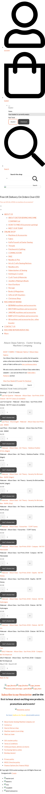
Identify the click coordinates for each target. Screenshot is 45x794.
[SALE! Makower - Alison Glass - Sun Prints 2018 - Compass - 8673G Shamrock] (22, 655)
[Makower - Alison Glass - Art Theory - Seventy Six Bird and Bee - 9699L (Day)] (22, 503)
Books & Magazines (16, 291)
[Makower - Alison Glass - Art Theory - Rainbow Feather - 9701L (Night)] (22, 451)
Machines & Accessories (17, 235)
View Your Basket (9, 381)
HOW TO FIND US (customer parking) (23, 225)
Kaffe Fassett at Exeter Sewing (20, 242)
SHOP (5, 352)
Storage (11, 288)
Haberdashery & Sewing (17, 270)
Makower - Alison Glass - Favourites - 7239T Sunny (18, 530)
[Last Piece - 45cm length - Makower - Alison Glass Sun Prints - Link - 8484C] (22, 425)
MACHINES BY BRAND (13, 302)
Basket (13, 122)
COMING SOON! (15, 253)
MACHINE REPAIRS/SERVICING (16, 330)
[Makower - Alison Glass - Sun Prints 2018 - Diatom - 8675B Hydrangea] (22, 602)
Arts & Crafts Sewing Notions (20, 263)
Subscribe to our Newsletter (16, 694)
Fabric (10, 239)
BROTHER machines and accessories (22, 309)
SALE (10, 256)
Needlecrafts (13, 267)
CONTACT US (9, 326)
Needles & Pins (14, 260)
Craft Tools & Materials (17, 277)
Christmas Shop (14, 298)
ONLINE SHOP (10, 232)
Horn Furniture (14, 284)
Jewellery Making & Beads (18, 281)
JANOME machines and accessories (22, 312)
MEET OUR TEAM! (15, 228)
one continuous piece (29, 364)
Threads (11, 246)
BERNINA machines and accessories (22, 305)
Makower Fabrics (22, 352)
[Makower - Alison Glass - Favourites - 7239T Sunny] (19, 526)
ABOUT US (8, 214)
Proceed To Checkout (23, 381)
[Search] (35, 178)
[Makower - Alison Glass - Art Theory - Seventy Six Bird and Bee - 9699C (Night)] (22, 477)
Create (14, 773)
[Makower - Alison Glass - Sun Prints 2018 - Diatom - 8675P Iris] (22, 628)
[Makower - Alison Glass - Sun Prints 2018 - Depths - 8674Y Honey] (22, 576)
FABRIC (12, 352)
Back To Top (4, 678)
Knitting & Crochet (15, 274)
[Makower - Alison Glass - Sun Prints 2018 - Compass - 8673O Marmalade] (22, 550)
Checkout (23, 122)
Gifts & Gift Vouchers (16, 295)
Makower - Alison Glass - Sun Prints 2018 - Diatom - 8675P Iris (22, 631)
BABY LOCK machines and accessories (23, 316)
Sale (1, 648)
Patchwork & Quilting (16, 249)
